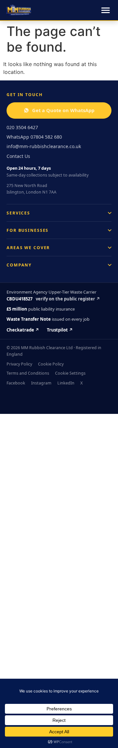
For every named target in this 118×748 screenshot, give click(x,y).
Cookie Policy (51, 364)
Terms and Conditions (28, 373)
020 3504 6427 (22, 127)
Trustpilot (60, 330)
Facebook (16, 383)
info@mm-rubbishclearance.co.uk (44, 146)
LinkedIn (65, 383)
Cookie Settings (70, 373)
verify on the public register (68, 299)
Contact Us (18, 156)
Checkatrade (23, 330)
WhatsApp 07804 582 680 (34, 137)
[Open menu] (105, 10)
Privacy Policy (19, 364)
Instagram (41, 383)
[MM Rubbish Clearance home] (18, 10)
